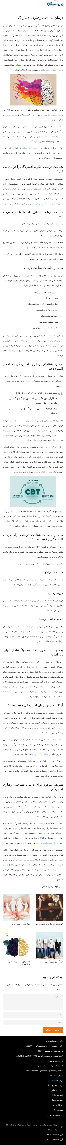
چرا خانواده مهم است (21, 924)
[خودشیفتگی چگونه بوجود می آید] (49, 896)
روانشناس (19, 65)
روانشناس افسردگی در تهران (48, 203)
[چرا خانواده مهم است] (16, 896)
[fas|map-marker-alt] (60, 1127)
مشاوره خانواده (56, 1095)
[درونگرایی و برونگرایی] (49, 934)
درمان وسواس (57, 1090)
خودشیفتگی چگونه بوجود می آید (49, 924)
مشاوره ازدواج (57, 1100)
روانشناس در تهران (55, 1115)
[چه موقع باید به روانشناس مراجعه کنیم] (16, 934)
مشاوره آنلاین (57, 1110)
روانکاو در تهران (56, 1105)
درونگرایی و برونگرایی (54, 961)
